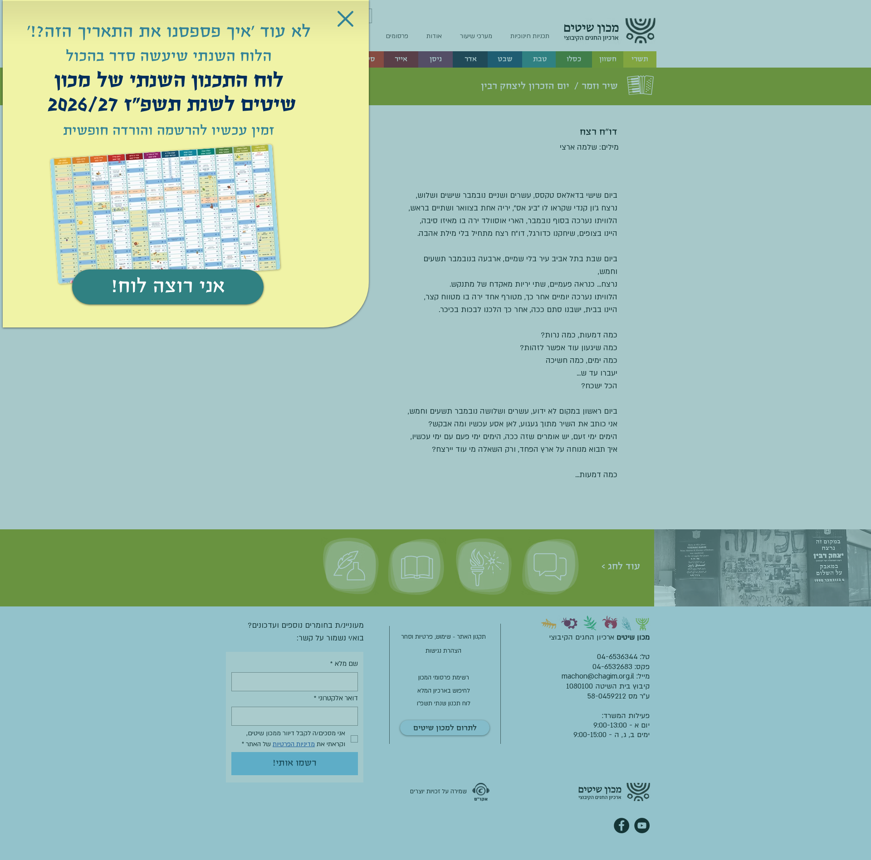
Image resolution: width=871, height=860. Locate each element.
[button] (345, 19)
